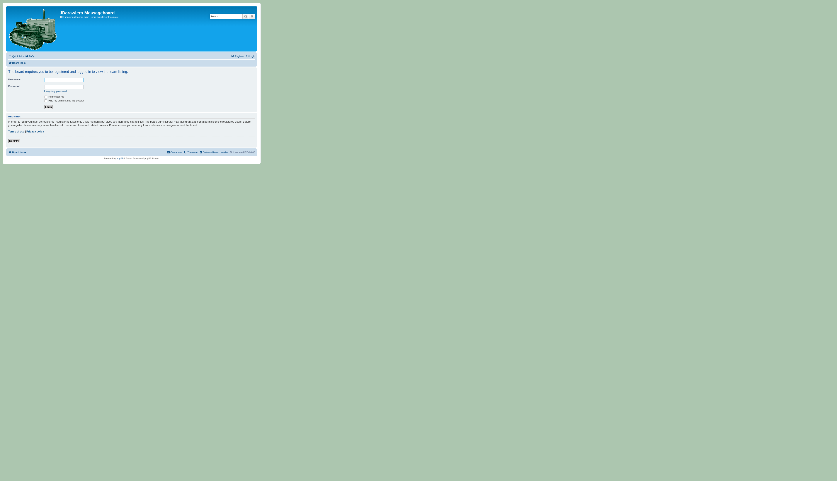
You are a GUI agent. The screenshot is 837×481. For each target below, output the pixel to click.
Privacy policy (35, 131)
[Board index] (33, 28)
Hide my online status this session (66, 100)
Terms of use (16, 131)
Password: (14, 86)
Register (14, 141)
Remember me (56, 96)
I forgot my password (55, 91)
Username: (14, 79)
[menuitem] (29, 56)
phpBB (120, 158)
